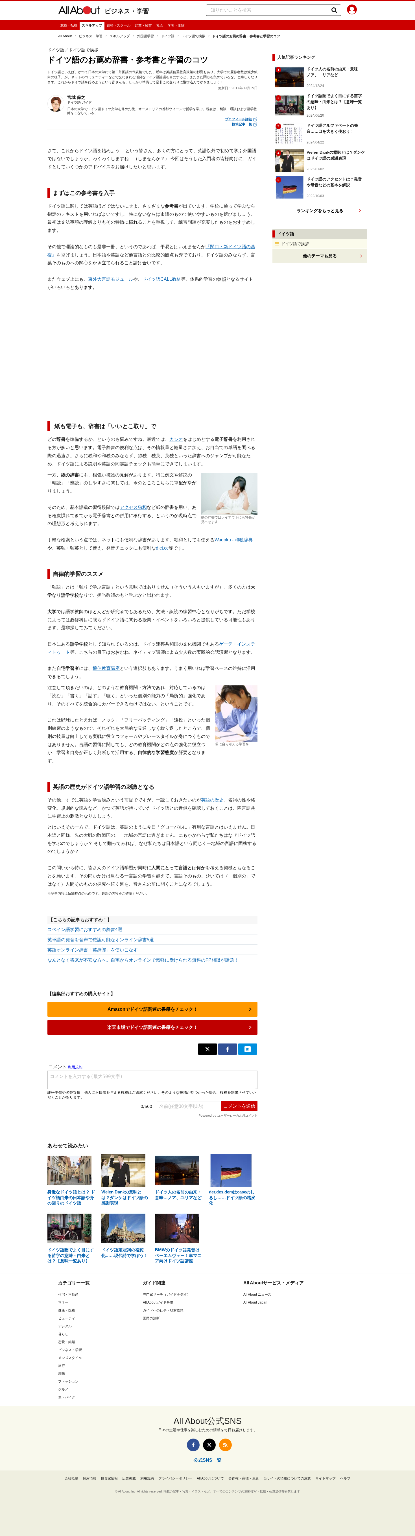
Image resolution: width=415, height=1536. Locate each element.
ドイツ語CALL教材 (161, 279)
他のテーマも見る (320, 255)
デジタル (65, 1326)
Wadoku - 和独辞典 (234, 539)
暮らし (63, 1334)
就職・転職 (68, 25)
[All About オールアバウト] (79, 11)
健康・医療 (66, 1310)
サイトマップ (325, 1478)
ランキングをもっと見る (320, 210)
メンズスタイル (70, 1358)
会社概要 (71, 1478)
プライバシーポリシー (175, 1478)
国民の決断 (151, 1318)
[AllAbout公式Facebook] (193, 1445)
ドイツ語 (167, 36)
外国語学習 (145, 36)
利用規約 (147, 1478)
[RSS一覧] (225, 1445)
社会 (159, 25)
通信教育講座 (106, 668)
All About (65, 36)
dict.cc (162, 548)
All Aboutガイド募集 (158, 1302)
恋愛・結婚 (66, 1342)
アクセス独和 (133, 507)
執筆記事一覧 (242, 124)
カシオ (176, 439)
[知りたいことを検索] (334, 10)
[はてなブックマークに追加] (247, 1049)
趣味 (61, 1374)
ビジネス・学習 (126, 11)
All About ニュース (257, 1295)
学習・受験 (176, 25)
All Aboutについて (210, 1478)
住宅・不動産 (68, 1295)
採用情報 (89, 1478)
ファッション (68, 1382)
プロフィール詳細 (238, 119)
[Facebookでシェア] (227, 1049)
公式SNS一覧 (207, 1460)
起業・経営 (143, 25)
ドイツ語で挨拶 (193, 36)
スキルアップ (92, 25)
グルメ (63, 1389)
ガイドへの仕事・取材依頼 (163, 1310)
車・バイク (66, 1397)
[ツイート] (207, 1049)
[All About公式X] (209, 1445)
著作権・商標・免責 (243, 1478)
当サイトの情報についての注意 (287, 1478)
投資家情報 (109, 1478)
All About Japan (255, 1302)
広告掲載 (129, 1478)
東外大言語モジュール (110, 279)
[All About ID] (352, 10)
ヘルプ (345, 1478)
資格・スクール (118, 25)
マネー (63, 1302)
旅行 (61, 1366)
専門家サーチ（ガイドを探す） (166, 1295)
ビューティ (66, 1318)
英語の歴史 (212, 800)
